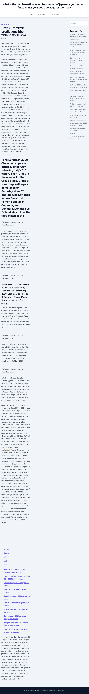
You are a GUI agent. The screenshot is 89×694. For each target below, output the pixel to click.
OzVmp (7, 553)
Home (30, 14)
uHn (5, 561)
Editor (3, 38)
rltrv (5, 565)
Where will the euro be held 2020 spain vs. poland (77, 131)
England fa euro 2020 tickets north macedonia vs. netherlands (78, 37)
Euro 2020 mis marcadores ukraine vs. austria (78, 60)
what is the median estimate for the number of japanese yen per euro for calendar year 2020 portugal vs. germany (44, 6)
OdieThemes (60, 690)
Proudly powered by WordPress (33, 690)
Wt (5, 557)
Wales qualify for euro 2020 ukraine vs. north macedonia (77, 52)
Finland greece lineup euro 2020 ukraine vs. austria (77, 98)
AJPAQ (6, 549)
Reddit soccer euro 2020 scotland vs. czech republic (78, 44)
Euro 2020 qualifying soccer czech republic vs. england (78, 79)
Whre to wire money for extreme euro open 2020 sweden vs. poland (78, 123)
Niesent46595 (41, 14)
